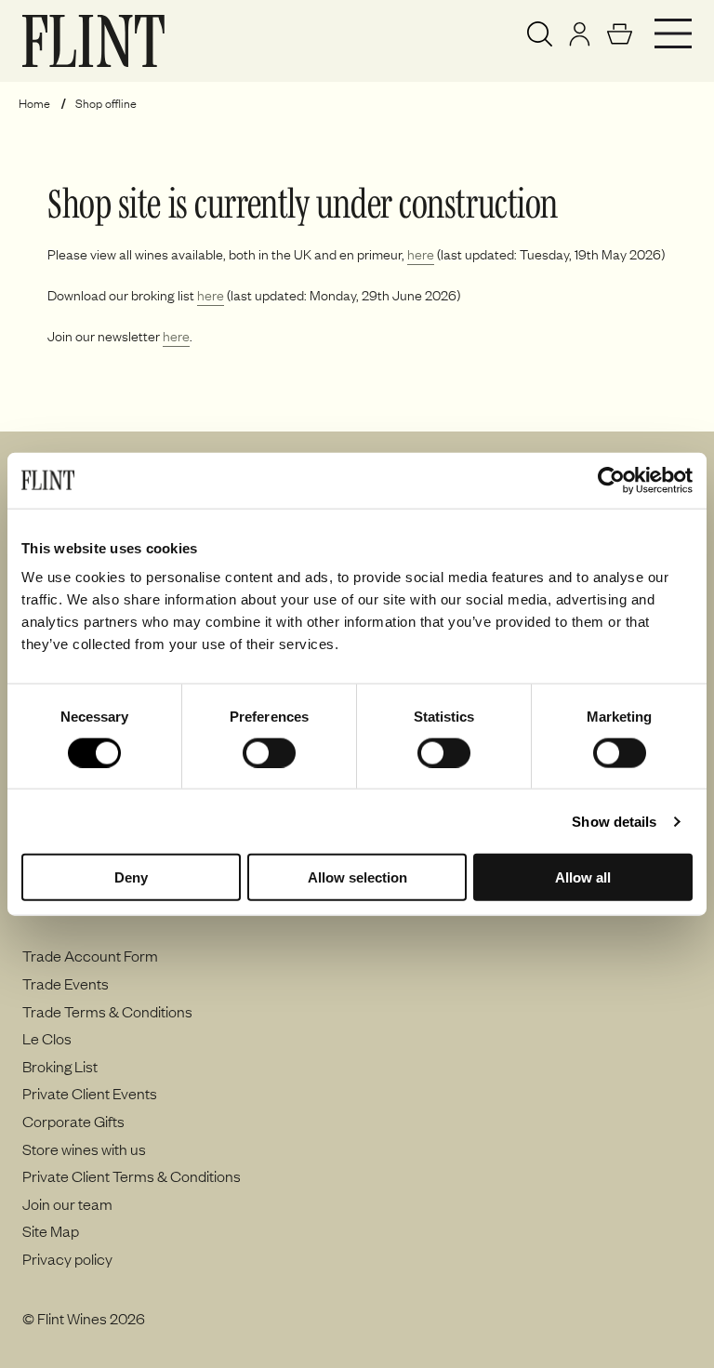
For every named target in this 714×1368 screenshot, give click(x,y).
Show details (614, 821)
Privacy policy (67, 1258)
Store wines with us (84, 1148)
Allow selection (357, 877)
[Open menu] (673, 33)
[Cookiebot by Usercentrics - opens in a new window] (611, 480)
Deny (131, 877)
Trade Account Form (90, 955)
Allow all (583, 877)
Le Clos (47, 1038)
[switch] (269, 752)
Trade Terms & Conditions (107, 1011)
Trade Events (65, 983)
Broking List (60, 1066)
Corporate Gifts (73, 1120)
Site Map (50, 1230)
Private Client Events (89, 1092)
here (420, 254)
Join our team (67, 1203)
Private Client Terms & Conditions (131, 1175)
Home (34, 104)
